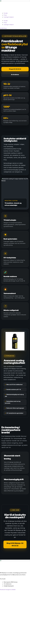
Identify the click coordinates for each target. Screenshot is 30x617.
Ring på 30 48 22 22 (15, 69)
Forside (6, 13)
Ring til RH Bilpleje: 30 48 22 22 (15, 544)
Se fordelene (15, 74)
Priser (5, 15)
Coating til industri (9, 17)
